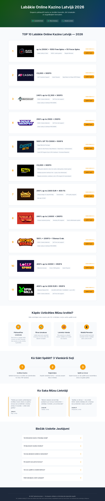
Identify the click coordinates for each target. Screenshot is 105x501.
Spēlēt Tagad (89, 53)
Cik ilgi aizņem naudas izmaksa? (33, 446)
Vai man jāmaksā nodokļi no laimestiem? (36, 454)
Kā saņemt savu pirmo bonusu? (33, 462)
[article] (52, 51)
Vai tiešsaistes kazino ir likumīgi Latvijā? (36, 438)
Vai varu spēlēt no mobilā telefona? (34, 470)
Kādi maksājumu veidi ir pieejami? (34, 478)
